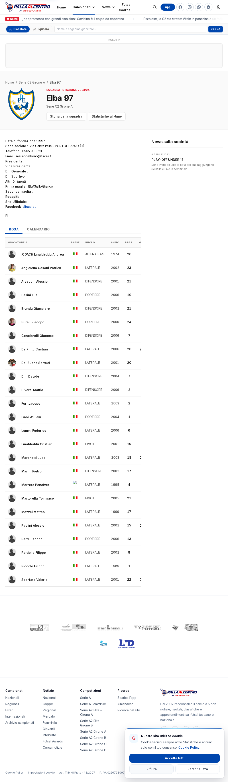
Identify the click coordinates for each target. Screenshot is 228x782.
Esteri (9, 710)
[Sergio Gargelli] (110, 627)
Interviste (49, 735)
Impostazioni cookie (41, 772)
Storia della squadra (66, 116)
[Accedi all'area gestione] (218, 7)
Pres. (129, 242)
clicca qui (29, 206)
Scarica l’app (127, 698)
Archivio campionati (19, 722)
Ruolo (90, 242)
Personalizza (197, 769)
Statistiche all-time (107, 116)
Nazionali (12, 698)
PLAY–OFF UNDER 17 (167, 160)
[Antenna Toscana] (185, 627)
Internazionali (15, 716)
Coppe (48, 704)
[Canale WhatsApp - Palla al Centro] (199, 7)
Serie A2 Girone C (93, 744)
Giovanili (49, 729)
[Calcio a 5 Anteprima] (39, 627)
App (168, 7)
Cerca (215, 28)
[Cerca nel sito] (154, 7)
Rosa (14, 229)
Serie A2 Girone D (93, 750)
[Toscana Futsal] (147, 627)
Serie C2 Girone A (32, 82)
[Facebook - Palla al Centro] (180, 7)
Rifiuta (152, 769)
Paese (75, 242)
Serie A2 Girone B (93, 738)
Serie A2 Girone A (93, 731)
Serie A (85, 698)
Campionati (82, 7)
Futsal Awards (125, 7)
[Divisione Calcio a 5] (100, 643)
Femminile (50, 722)
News (106, 7)
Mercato (49, 716)
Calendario (38, 229)
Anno (115, 242)
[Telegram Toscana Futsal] (208, 7)
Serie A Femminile (93, 704)
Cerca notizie (52, 747)
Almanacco (126, 704)
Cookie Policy (14, 772)
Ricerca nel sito (129, 710)
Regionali (12, 704)
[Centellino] (72, 627)
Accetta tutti (174, 758)
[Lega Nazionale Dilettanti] (126, 643)
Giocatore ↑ (18, 242)
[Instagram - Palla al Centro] (190, 7)
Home (61, 7)
